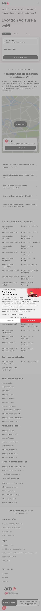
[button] (4, 607)
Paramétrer (10, 320)
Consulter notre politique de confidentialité (13, 314)
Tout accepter (30, 320)
